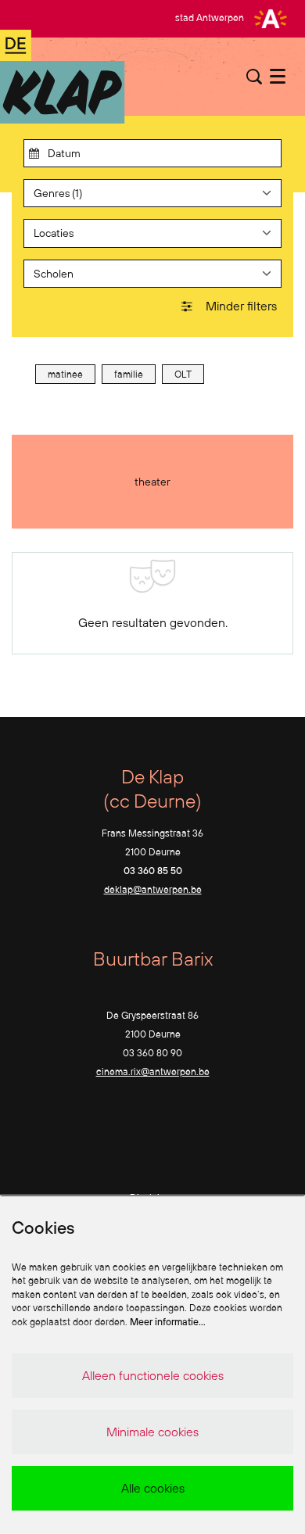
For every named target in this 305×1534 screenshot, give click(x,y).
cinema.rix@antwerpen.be (153, 1071)
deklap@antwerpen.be (153, 889)
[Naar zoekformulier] (254, 76)
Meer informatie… (168, 1322)
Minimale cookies (152, 1431)
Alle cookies (153, 1488)
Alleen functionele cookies (153, 1375)
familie (128, 374)
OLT (183, 374)
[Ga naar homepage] (62, 77)
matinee (65, 374)
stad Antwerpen (209, 17)
